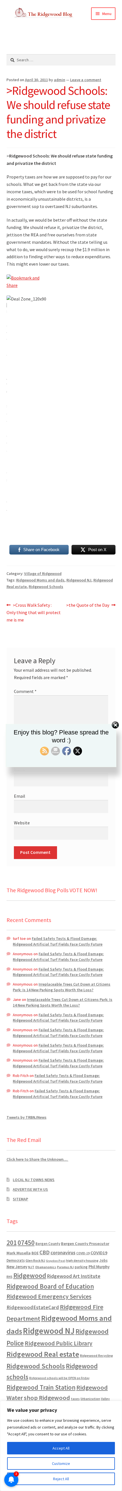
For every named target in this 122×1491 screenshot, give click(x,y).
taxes (75, 1399)
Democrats (16, 1260)
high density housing (82, 1260)
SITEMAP (20, 1199)
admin (59, 79)
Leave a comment (85, 79)
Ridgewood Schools (46, 586)
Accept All (61, 1448)
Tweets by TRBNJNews (27, 1117)
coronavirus (63, 1253)
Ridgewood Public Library (58, 1343)
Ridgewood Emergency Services (49, 1296)
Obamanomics (45, 1267)
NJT (31, 1267)
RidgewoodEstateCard (33, 1307)
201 (12, 1242)
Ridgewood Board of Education (50, 1286)
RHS (9, 1276)
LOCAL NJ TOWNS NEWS (33, 1179)
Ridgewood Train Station (41, 1387)
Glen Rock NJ (35, 1260)
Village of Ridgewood (43, 573)
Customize (61, 1463)
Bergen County (47, 1243)
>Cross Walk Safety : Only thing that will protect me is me (34, 612)
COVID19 (99, 1252)
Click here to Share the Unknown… (37, 1159)
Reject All (61, 1478)
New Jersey (17, 1266)
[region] (61, 1446)
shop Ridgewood (47, 1398)
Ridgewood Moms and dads (40, 580)
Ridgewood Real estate (43, 1354)
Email (19, 796)
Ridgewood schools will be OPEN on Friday (59, 1378)
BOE (35, 1252)
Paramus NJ (65, 1267)
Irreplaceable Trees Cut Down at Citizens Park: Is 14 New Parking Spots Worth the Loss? (61, 987)
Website (22, 823)
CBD (44, 1252)
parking (81, 1267)
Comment (25, 691)
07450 (26, 1242)
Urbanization (90, 1398)
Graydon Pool (55, 1261)
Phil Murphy (99, 1266)
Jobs (103, 1260)
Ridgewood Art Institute (73, 1276)
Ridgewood (29, 1275)
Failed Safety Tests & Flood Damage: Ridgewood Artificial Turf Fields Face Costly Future (57, 941)
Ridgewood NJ (78, 580)
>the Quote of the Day (87, 605)
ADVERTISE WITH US (30, 1189)
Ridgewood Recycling (96, 1355)
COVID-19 (83, 1253)
